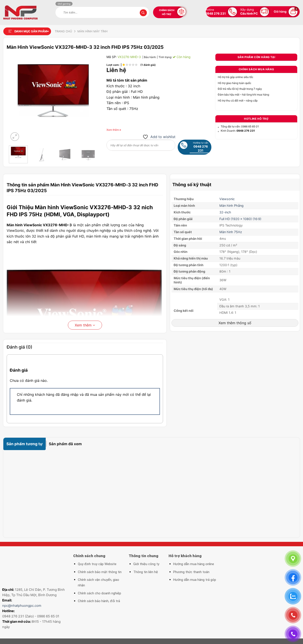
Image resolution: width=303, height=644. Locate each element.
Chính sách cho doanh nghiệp (99, 593)
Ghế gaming (64, 3)
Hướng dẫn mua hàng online (193, 564)
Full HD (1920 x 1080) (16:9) (240, 219)
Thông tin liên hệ (145, 572)
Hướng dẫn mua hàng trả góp (194, 580)
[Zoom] (14, 136)
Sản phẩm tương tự (24, 444)
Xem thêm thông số (234, 323)
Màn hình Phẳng (231, 205)
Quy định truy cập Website (97, 564)
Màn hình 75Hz (230, 232)
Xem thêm (84, 325)
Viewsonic (227, 199)
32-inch (225, 212)
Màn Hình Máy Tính (92, 31)
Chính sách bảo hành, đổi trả (99, 601)
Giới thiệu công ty (146, 564)
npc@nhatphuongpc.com (21, 605)
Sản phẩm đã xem (65, 444)
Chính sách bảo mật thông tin (100, 572)
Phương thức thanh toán (191, 572)
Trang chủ (63, 31)
